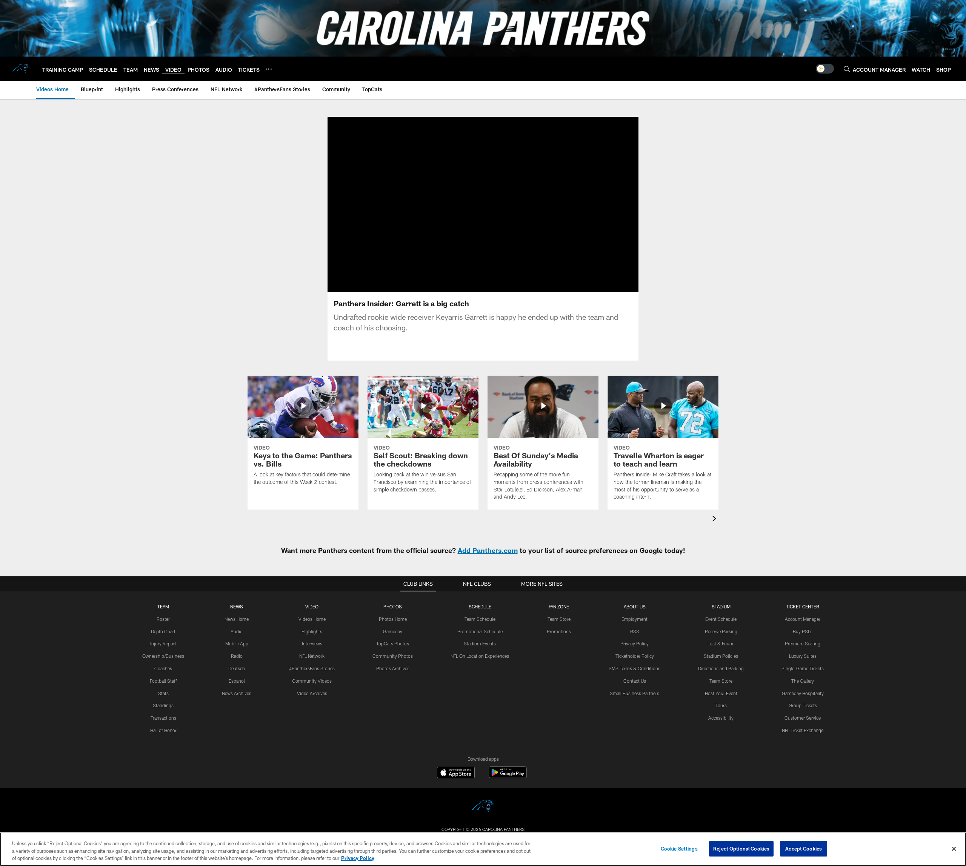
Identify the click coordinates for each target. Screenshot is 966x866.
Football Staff (163, 680)
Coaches (163, 668)
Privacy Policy (634, 643)
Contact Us (634, 680)
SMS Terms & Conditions (634, 668)
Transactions (163, 717)
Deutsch (236, 668)
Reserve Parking (721, 631)
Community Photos (392, 656)
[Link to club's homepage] (21, 69)
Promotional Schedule (480, 631)
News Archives (236, 693)
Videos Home (312, 619)
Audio (237, 631)
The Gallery (802, 680)
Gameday (392, 631)
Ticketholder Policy (634, 656)
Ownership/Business (163, 656)
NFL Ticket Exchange (802, 730)
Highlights (311, 631)
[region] (483, 849)
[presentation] (715, 520)
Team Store (559, 619)
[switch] (825, 69)
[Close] (954, 848)
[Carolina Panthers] (483, 807)
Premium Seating (802, 643)
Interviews (312, 643)
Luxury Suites (803, 656)
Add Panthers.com (488, 550)
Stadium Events (480, 643)
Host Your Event (721, 693)
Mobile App (236, 643)
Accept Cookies (803, 848)
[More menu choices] (269, 69)
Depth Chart (163, 631)
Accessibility (721, 717)
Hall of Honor (163, 730)
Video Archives (312, 693)
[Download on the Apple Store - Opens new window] (455, 773)
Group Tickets (803, 705)
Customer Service (802, 717)
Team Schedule (480, 619)
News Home (237, 619)
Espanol (237, 680)
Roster (163, 619)
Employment (634, 619)
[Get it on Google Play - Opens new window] (507, 776)
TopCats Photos (392, 643)
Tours (721, 705)
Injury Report (163, 643)
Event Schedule (721, 619)
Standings (163, 705)
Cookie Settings (679, 848)
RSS (634, 631)
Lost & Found (721, 643)
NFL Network (312, 656)
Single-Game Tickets (802, 668)
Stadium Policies (721, 656)
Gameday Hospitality (803, 693)
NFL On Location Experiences (480, 656)
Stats (163, 693)
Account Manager (802, 619)
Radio (237, 656)
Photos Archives (392, 668)
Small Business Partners (634, 693)
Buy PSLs (802, 631)
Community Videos (312, 680)
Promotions (559, 631)
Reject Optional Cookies (741, 848)
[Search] (847, 69)
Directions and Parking (721, 668)
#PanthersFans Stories (312, 668)
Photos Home (393, 619)
